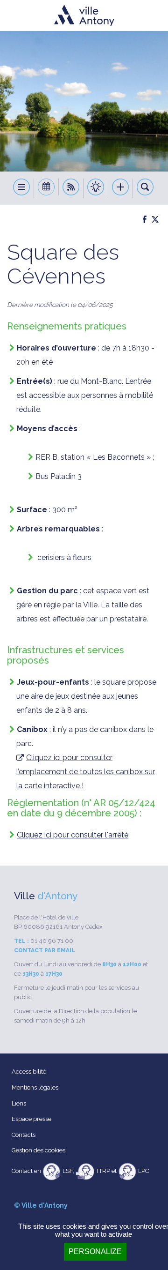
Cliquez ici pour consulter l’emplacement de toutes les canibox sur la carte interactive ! (85, 772)
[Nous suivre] (71, 188)
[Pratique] (96, 188)
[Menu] (21, 188)
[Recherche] (145, 188)
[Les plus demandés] (120, 188)
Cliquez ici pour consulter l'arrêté (72, 834)
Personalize (95, 1251)
